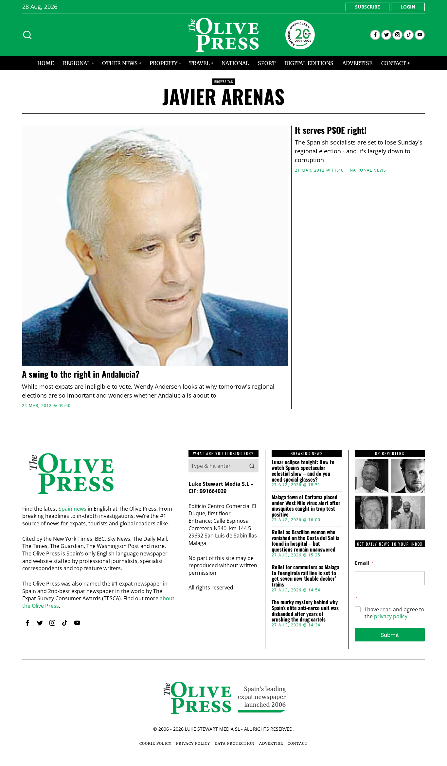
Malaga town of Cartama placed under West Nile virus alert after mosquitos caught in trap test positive (306, 505)
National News (368, 170)
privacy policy (390, 616)
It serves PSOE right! (331, 130)
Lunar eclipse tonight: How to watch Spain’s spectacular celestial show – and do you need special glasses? (303, 470)
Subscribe (367, 7)
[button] (252, 465)
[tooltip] (375, 35)
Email (364, 563)
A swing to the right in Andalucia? (81, 374)
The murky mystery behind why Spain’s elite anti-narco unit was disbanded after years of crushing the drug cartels (305, 610)
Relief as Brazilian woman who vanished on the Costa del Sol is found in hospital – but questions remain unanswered (305, 540)
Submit (390, 634)
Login (408, 7)
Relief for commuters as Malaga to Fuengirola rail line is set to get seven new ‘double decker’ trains (305, 575)
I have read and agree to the (394, 613)
